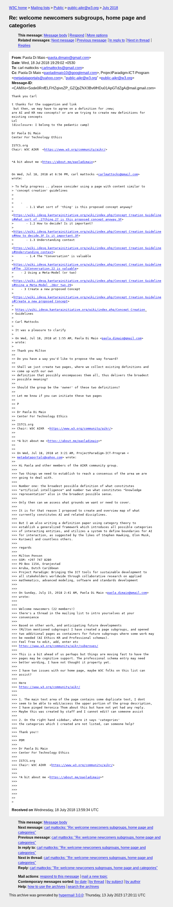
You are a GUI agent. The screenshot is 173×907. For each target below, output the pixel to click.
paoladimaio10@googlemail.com (70, 73)
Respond (77, 35)
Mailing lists (40, 8)
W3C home (18, 8)
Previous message (92, 40)
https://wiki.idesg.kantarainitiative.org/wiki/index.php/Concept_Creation (80, 309)
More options (97, 35)
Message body (55, 35)
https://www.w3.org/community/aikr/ (74, 149)
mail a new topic (94, 876)
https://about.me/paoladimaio (67, 162)
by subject (115, 882)
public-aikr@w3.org (83, 8)
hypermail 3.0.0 (71, 895)
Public (59, 8)
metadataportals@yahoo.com (37, 78)
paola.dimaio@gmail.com (68, 58)
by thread (96, 882)
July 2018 (110, 8)
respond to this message (59, 876)
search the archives (83, 887)
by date (81, 882)
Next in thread (138, 40)
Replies (24, 45)
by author (132, 882)
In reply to (117, 40)
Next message (62, 40)
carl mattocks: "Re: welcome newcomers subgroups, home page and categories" (94, 868)
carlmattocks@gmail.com (62, 68)
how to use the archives (46, 887)
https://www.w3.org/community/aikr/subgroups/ (58, 646)
